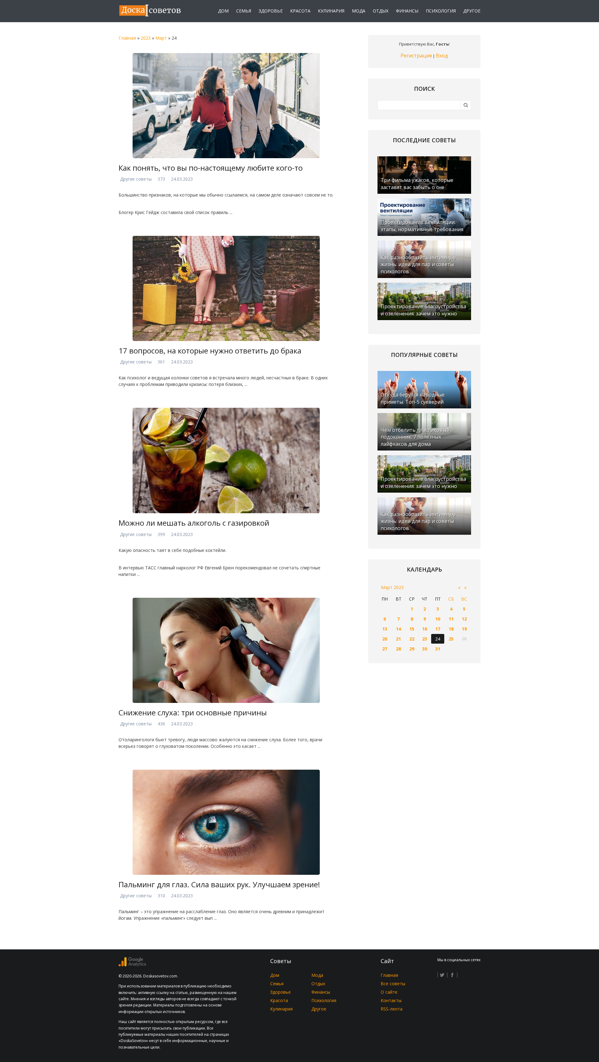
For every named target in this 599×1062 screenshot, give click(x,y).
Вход (442, 55)
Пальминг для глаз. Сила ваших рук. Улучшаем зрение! (219, 884)
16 (424, 629)
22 (411, 639)
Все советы (393, 983)
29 (411, 649)
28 (398, 649)
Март (161, 38)
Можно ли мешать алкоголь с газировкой (194, 523)
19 (464, 629)
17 (437, 629)
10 (437, 619)
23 (424, 639)
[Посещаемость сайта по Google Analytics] (132, 965)
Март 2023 (392, 587)
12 (464, 619)
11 (451, 619)
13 (384, 629)
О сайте (389, 992)
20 (384, 639)
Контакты (391, 1000)
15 (411, 629)
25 (451, 639)
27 (384, 649)
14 (398, 629)
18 (451, 629)
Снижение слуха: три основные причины (193, 712)
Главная (127, 38)
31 (437, 649)
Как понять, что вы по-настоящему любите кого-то (211, 168)
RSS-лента (391, 1009)
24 (437, 639)
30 (424, 649)
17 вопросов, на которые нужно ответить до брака (210, 350)
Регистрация (416, 55)
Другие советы (136, 179)
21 (398, 639)
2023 (146, 38)
